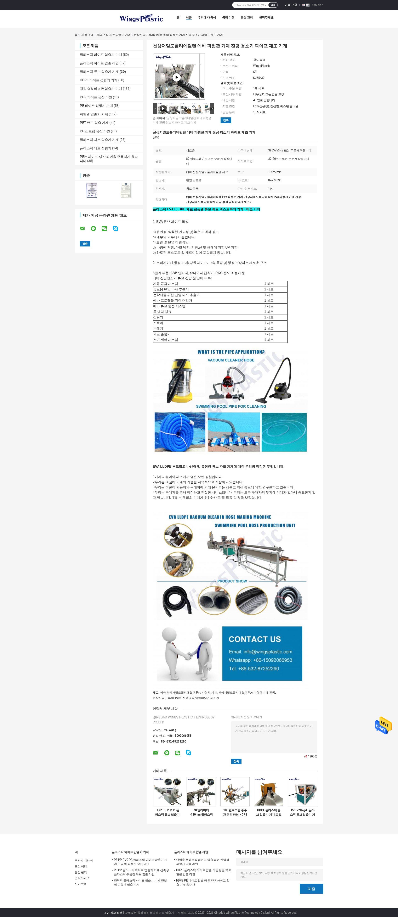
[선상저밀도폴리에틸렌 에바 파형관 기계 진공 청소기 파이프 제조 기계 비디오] (176, 77)
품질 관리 (247, 17)
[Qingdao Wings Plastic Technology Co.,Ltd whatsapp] (96, 229)
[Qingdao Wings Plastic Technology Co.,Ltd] (141, 18)
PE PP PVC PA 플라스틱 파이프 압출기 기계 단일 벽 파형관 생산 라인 (140, 862)
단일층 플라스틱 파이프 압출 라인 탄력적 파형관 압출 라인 (202, 862)
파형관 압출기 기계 (94, 114)
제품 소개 (87, 35)
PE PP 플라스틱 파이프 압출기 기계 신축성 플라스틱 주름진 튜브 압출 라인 (141, 872)
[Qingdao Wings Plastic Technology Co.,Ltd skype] (118, 228)
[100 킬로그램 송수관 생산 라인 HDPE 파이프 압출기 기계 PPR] (235, 791)
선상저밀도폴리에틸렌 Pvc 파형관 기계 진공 (246, 692)
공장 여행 (228, 17)
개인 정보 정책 (113, 912)
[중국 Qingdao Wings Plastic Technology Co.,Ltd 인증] (92, 190)
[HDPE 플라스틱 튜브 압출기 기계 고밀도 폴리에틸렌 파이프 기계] (268, 791)
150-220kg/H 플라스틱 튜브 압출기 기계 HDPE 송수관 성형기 (302, 812)
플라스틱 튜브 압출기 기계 (114, 35)
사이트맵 (80, 883)
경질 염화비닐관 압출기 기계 (101, 89)
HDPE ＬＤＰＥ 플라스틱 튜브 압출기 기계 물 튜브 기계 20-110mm (167, 812)
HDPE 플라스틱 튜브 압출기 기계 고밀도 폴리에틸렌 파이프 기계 (268, 812)
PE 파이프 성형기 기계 (96, 106)
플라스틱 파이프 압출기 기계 (101, 55)
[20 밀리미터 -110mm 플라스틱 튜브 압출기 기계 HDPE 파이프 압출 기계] (201, 791)
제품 (189, 17)
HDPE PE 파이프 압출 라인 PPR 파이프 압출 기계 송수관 (202, 882)
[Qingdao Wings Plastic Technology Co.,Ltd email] (85, 229)
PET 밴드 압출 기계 (94, 123)
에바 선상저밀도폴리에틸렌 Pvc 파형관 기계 (188, 692)
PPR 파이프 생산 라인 (96, 97)
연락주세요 (266, 17)
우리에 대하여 (207, 17)
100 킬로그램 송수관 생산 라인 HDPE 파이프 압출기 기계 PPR (235, 812)
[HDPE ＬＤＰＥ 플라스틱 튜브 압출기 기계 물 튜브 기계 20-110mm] (167, 791)
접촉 (226, 120)
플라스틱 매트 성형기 (95, 148)
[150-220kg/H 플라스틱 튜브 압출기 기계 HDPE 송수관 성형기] (302, 791)
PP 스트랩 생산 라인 (95, 131)
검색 (273, 5)
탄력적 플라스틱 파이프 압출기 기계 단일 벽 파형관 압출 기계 (140, 882)
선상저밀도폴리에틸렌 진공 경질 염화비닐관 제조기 (186, 698)
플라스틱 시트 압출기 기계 (99, 140)
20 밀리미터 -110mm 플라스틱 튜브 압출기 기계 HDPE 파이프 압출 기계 (201, 812)
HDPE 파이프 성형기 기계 (99, 80)
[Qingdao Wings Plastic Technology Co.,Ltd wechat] (107, 229)
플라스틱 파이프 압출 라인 (99, 63)
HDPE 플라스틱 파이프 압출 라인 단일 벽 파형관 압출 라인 (204, 872)
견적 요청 (291, 4)
